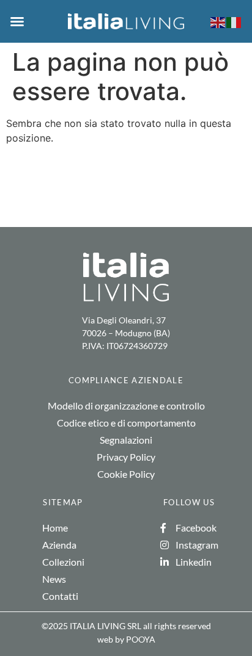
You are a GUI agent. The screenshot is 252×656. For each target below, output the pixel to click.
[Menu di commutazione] (17, 21)
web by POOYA (126, 639)
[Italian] (234, 21)
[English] (218, 21)
